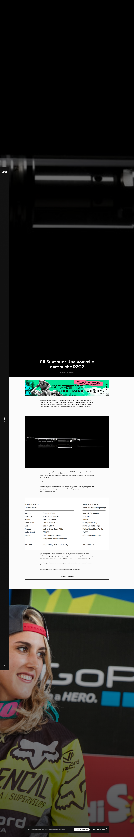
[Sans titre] (67, 524)
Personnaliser (99, 829)
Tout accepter (82, 829)
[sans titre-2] (67, 442)
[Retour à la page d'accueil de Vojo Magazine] (4, 172)
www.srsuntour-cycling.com (71, 569)
